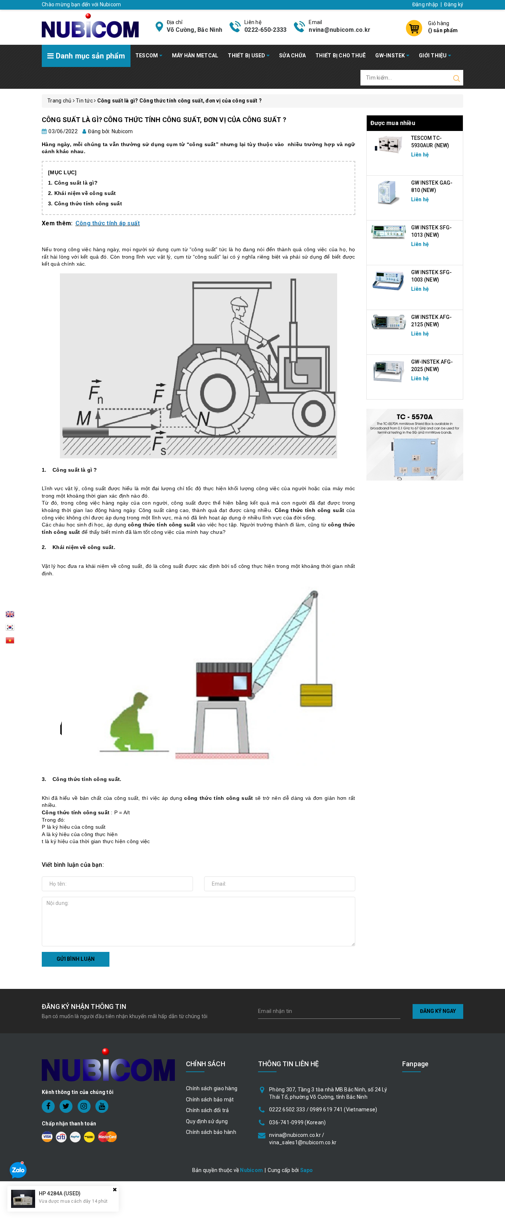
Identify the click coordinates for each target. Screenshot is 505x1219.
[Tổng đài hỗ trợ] (415, 445)
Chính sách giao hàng (211, 1088)
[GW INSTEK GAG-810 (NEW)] (388, 192)
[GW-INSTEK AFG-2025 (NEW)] (388, 371)
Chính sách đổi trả (207, 1110)
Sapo (306, 1170)
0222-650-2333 (265, 29)
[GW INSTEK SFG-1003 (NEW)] (388, 280)
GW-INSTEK (390, 55)
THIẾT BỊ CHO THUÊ (340, 55)
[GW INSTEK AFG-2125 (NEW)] (388, 322)
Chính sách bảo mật (210, 1099)
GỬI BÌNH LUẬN (76, 959)
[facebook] (48, 1106)
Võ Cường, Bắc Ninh (195, 29)
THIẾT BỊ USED (247, 55)
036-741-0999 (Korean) (297, 1122)
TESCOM (147, 55)
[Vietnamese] (10, 629)
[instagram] (84, 1106)
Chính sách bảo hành (211, 1132)
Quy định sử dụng (207, 1121)
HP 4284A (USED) (60, 1193)
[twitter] (66, 1106)
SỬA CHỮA (292, 55)
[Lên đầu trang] (493, 847)
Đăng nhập (425, 4)
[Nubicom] (90, 25)
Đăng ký (453, 4)
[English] (10, 616)
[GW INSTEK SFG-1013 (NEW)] (388, 232)
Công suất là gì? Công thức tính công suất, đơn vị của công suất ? (164, 120)
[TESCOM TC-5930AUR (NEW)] (388, 144)
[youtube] (101, 1106)
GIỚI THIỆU (433, 55)
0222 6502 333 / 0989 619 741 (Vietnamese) (323, 1109)
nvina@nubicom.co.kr (339, 29)
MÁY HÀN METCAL (195, 55)
